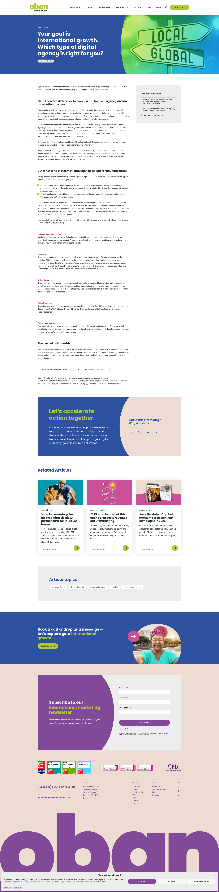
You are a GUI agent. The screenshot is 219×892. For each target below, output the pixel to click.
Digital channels (77, 587)
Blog (154, 792)
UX (134, 803)
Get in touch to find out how (99, 369)
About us (156, 786)
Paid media (138, 792)
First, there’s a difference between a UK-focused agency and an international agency (158, 102)
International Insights (45, 61)
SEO (134, 798)
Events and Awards (97, 587)
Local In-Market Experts (47, 205)
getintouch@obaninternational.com (54, 797)
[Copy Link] (156, 432)
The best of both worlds (153, 115)
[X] (139, 432)
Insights (114, 587)
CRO (135, 789)
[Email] (148, 432)
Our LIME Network (160, 789)
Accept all (142, 881)
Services (134, 783)
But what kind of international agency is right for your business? (159, 109)
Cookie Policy (7, 888)
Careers (155, 795)
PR (134, 795)
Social (135, 800)
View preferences (201, 881)
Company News (58, 587)
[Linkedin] (131, 432)
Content (136, 786)
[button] (214, 875)
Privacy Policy (17, 888)
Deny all (171, 881)
